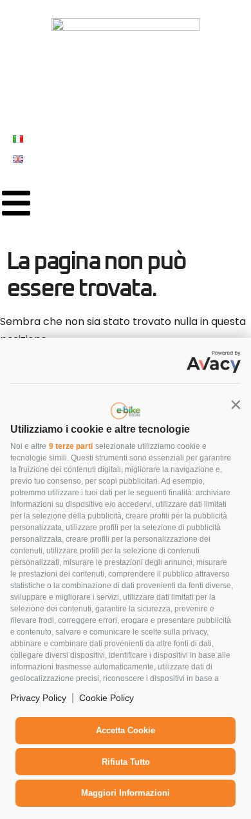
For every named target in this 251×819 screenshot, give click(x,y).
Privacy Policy (38, 698)
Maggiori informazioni (125, 793)
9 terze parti (71, 446)
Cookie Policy (106, 698)
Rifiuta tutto (126, 762)
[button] (235, 404)
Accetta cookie (125, 730)
